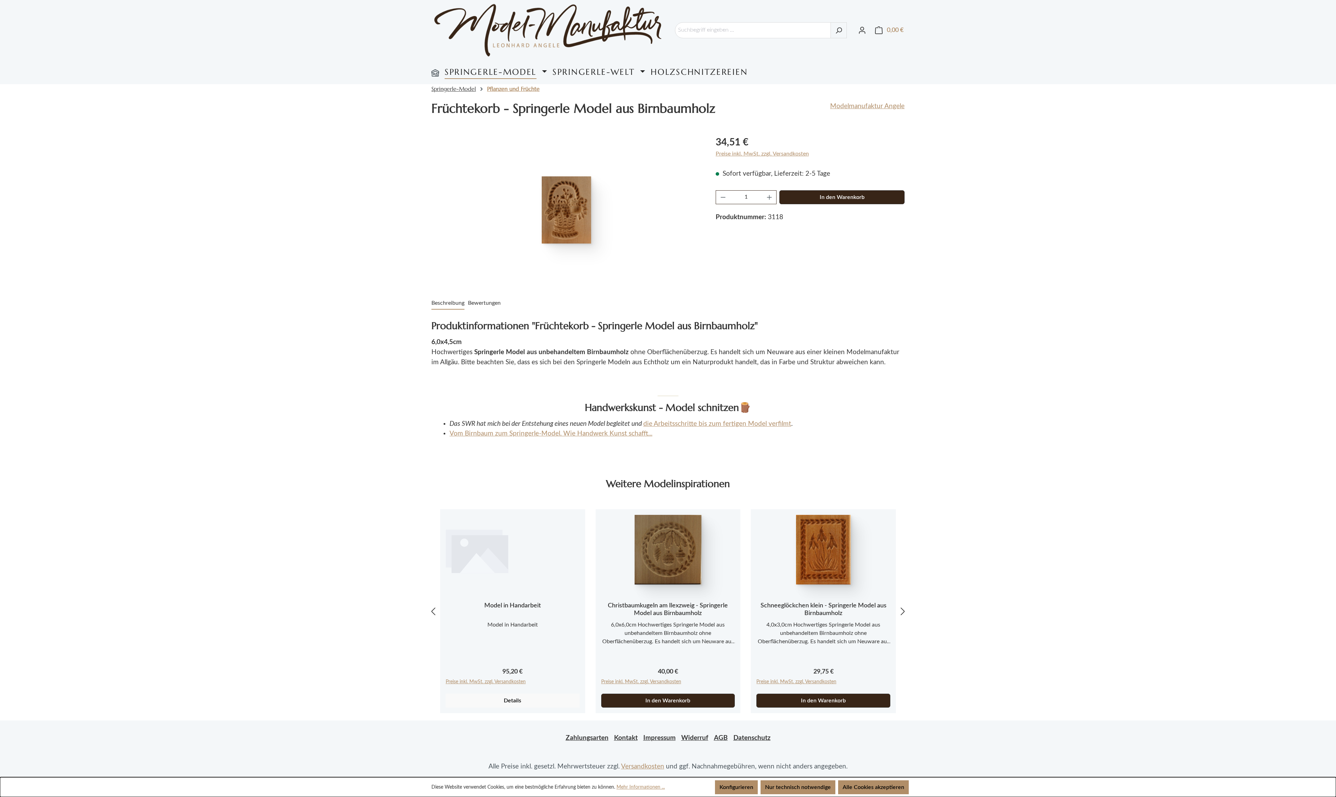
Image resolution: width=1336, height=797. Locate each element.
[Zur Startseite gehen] (548, 30)
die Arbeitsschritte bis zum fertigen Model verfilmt (717, 424)
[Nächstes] (903, 611)
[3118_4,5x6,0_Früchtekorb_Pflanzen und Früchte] (566, 210)
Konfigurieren (736, 787)
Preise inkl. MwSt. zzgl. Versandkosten (762, 154)
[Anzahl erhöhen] (769, 197)
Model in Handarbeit (512, 606)
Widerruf (694, 738)
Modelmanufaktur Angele (867, 106)
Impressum (659, 738)
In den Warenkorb (842, 197)
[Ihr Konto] (862, 30)
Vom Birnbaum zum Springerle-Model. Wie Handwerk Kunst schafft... (551, 433)
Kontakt (626, 738)
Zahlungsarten (587, 738)
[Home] (435, 72)
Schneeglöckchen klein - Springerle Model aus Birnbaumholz (823, 609)
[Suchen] (838, 30)
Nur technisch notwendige (798, 787)
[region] (566, 210)
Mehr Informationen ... (641, 787)
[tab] (447, 303)
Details (512, 700)
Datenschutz (752, 738)
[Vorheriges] (433, 611)
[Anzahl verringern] (723, 197)
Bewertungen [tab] (484, 303)
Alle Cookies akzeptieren (873, 787)
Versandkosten (642, 766)
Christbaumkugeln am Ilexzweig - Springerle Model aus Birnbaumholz (668, 609)
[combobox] (753, 30)
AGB (721, 738)
